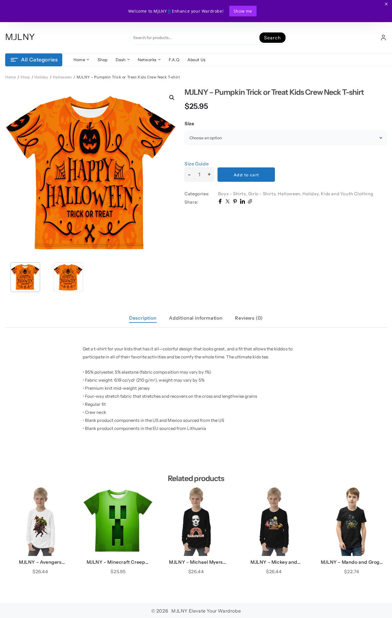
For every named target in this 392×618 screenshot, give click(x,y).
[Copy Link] (250, 202)
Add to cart (246, 174)
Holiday (41, 77)
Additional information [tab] (196, 318)
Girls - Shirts (261, 193)
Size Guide (197, 164)
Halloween (62, 77)
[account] (383, 37)
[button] (172, 97)
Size (189, 123)
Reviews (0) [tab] (249, 318)
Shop (25, 77)
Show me (243, 11)
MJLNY (20, 37)
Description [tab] (143, 318)
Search (272, 37)
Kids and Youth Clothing (347, 193)
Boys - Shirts (232, 193)
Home (10, 77)
